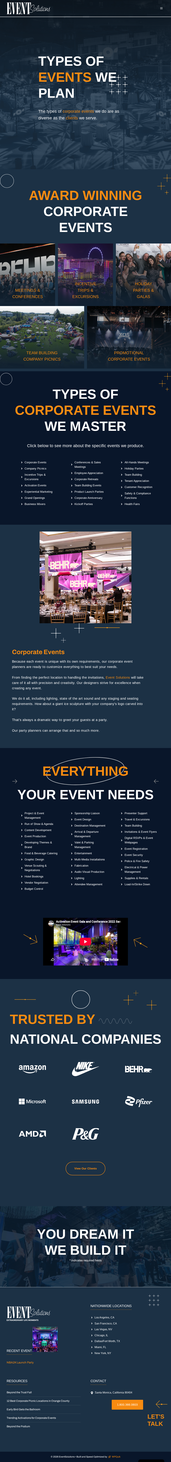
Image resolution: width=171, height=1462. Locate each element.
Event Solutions (118, 677)
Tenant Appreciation (137, 480)
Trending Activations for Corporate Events (31, 1417)
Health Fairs (132, 504)
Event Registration (136, 848)
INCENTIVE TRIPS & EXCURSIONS (85, 290)
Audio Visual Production (89, 871)
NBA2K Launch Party (20, 1362)
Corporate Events (35, 462)
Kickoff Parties (83, 504)
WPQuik (116, 1456)
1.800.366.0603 (127, 1404)
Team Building (133, 474)
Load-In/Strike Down (137, 884)
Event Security (134, 855)
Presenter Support (136, 813)
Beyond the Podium (18, 1426)
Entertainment (83, 853)
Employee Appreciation (88, 473)
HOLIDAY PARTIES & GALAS (143, 290)
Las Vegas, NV (103, 1329)
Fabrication (81, 865)
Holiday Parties (134, 468)
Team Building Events (87, 485)
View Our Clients (85, 1168)
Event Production (35, 836)
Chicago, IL (101, 1335)
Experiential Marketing (38, 491)
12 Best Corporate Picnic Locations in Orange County (38, 1400)
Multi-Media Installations (89, 859)
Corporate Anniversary (88, 498)
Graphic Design (34, 859)
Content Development (38, 830)
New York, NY (103, 1353)
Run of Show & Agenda (39, 824)
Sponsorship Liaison (87, 813)
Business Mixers (35, 504)
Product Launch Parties (89, 491)
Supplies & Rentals (136, 878)
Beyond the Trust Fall (19, 1392)
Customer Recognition (138, 487)
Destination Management (89, 825)
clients (72, 118)
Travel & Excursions (137, 819)
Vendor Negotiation (36, 882)
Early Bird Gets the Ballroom (23, 1409)
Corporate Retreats (86, 479)
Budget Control (34, 888)
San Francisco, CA (106, 1323)
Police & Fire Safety (137, 861)
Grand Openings (35, 498)
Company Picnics (35, 468)
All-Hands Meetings (137, 462)
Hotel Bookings (34, 876)
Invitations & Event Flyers (141, 831)
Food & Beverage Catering (41, 853)
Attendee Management (88, 884)
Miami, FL (100, 1347)
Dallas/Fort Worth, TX (107, 1341)
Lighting (79, 878)
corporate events (78, 111)
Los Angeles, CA (104, 1317)
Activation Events (35, 485)
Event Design (82, 819)
